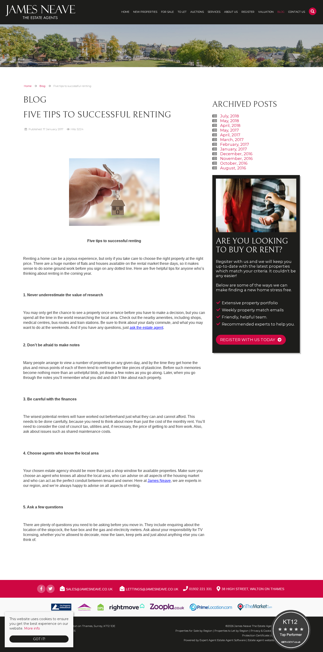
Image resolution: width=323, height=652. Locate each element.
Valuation (266, 11)
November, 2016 (236, 158)
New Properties (145, 11)
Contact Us (296, 11)
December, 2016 (236, 153)
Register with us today (247, 339)
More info (32, 628)
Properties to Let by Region (231, 630)
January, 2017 (233, 149)
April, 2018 (230, 125)
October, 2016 (234, 163)
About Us (231, 11)
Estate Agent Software (231, 640)
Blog (280, 11)
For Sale (167, 11)
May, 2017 (229, 130)
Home (125, 11)
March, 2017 (232, 139)
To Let (182, 11)
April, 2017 (230, 135)
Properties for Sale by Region (193, 630)
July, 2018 (229, 116)
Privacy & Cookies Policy (266, 630)
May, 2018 (229, 120)
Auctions (197, 11)
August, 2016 (233, 168)
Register (247, 11)
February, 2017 (234, 144)
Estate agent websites (261, 640)
